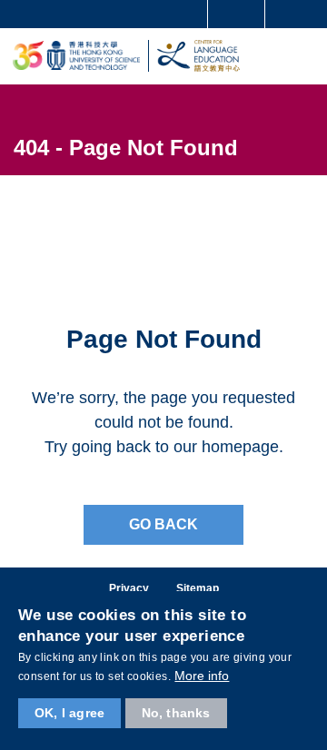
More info (201, 675)
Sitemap (197, 588)
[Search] (299, 12)
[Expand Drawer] (237, 14)
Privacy (129, 588)
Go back (163, 524)
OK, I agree (69, 713)
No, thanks (176, 713)
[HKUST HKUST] (76, 56)
